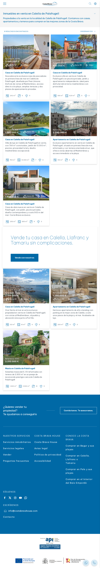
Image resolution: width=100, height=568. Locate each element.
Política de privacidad (47, 454)
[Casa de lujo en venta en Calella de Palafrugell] (26, 183)
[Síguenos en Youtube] (20, 497)
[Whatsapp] (25, 497)
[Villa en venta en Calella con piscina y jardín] (74, 52)
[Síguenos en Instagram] (15, 497)
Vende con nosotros (24, 258)
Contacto (9, 517)
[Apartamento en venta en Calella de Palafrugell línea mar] (74, 118)
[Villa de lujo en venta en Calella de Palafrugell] (26, 118)
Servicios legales (13, 448)
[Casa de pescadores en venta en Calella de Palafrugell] (26, 52)
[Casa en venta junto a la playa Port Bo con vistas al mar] (26, 286)
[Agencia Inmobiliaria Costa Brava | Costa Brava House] (50, 3)
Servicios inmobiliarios (17, 442)
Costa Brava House (45, 442)
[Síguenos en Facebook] (4, 497)
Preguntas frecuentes (16, 461)
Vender (7, 454)
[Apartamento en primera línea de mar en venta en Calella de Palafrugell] (74, 286)
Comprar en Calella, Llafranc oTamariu (78, 459)
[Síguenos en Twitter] (9, 497)
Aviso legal (41, 448)
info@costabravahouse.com (23, 511)
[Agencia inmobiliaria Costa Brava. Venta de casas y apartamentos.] (94, 563)
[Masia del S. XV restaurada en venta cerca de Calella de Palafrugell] (26, 347)
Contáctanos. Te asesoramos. (78, 410)
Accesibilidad (42, 461)
